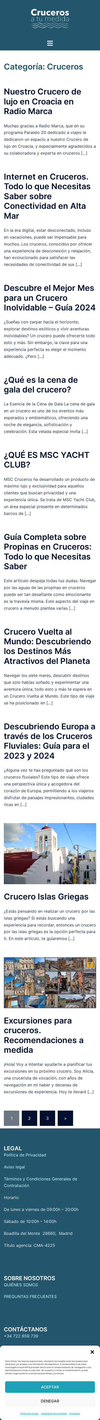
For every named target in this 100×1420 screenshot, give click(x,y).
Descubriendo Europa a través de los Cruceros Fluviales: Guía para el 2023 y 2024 (49, 741)
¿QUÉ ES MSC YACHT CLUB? (46, 460)
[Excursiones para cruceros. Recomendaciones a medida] (50, 982)
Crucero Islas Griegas (46, 897)
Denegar (50, 1401)
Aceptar (50, 1387)
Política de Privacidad (25, 1154)
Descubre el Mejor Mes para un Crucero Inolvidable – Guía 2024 (50, 297)
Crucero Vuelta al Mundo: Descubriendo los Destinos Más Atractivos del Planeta (47, 646)
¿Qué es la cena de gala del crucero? (41, 384)
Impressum (74, 1413)
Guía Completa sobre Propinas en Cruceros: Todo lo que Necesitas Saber (48, 551)
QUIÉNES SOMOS (21, 1284)
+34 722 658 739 (21, 1336)
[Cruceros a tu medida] (50, 19)
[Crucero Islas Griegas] (50, 853)
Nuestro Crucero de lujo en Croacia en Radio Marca (42, 101)
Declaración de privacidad (54, 1413)
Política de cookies (29, 1413)
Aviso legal (14, 1166)
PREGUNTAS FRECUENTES (30, 1296)
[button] (92, 1352)
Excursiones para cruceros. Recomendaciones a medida (44, 1035)
